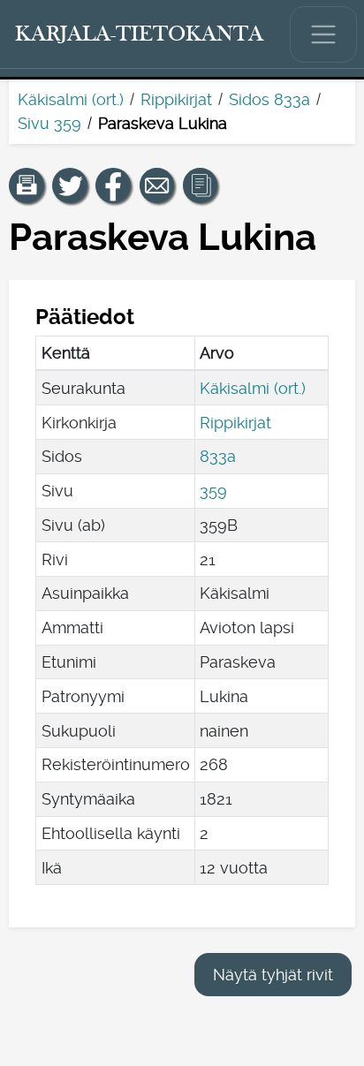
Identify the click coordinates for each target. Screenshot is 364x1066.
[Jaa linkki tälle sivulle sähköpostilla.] (157, 185)
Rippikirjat (176, 99)
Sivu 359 (49, 123)
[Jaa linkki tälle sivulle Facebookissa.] (113, 185)
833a (218, 456)
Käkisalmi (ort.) (71, 99)
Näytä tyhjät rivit (273, 974)
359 (213, 490)
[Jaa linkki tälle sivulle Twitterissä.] (69, 185)
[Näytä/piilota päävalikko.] (323, 34)
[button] (26, 185)
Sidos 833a (269, 99)
